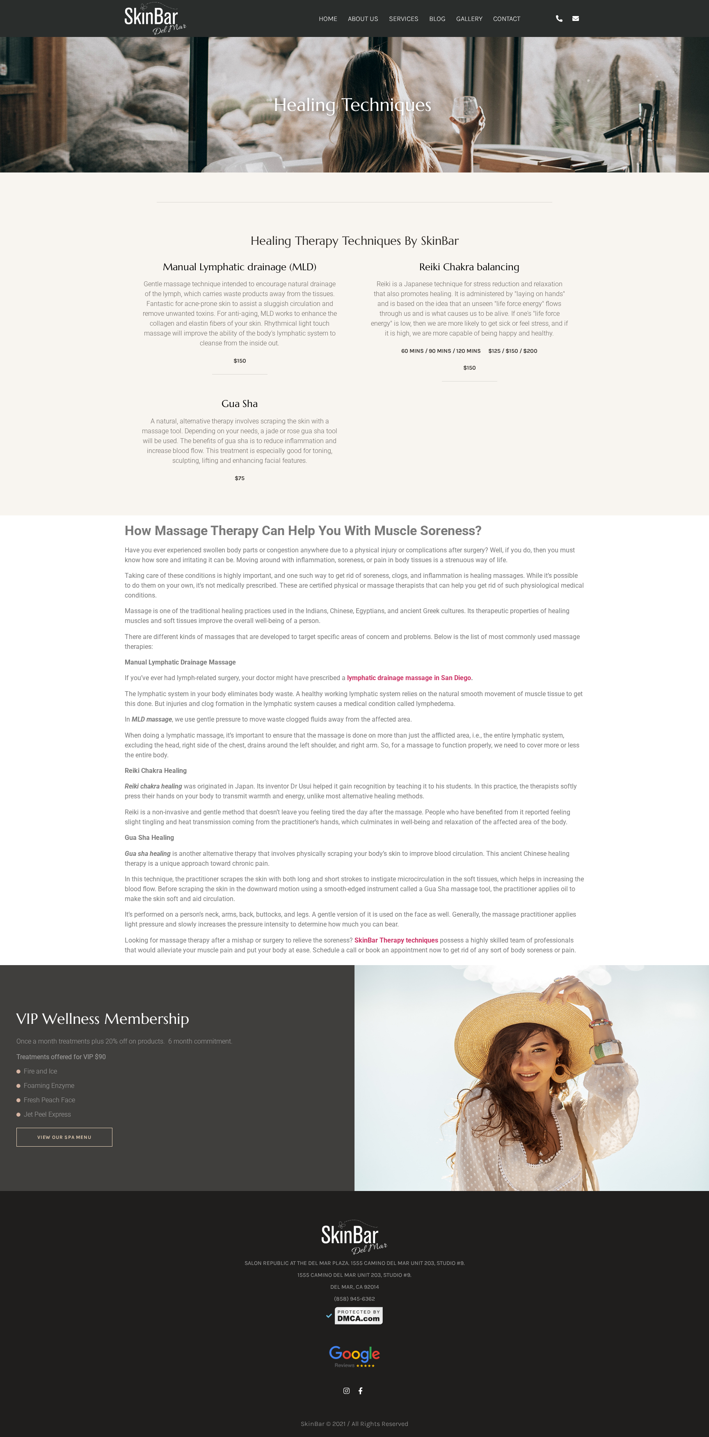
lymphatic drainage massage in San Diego (409, 678)
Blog (437, 18)
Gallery (469, 18)
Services (404, 18)
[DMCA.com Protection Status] (359, 1315)
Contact (506, 18)
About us (363, 18)
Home (328, 18)
